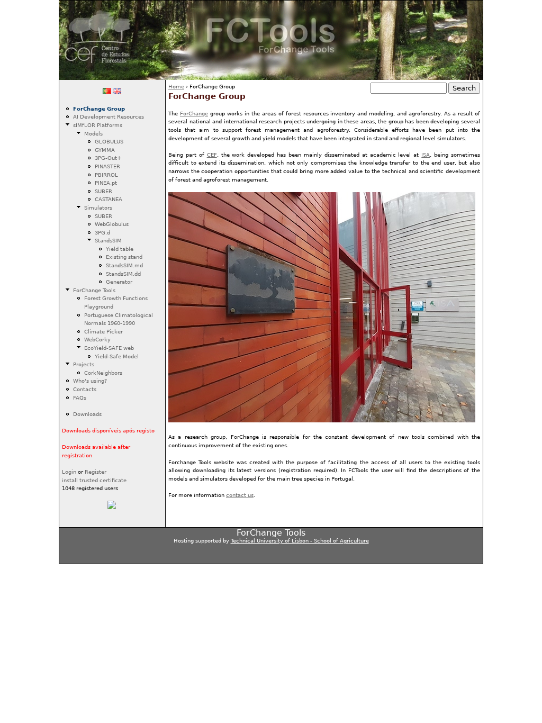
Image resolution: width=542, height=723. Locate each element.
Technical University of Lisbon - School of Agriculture (300, 541)
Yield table (119, 249)
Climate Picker (103, 331)
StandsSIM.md (124, 265)
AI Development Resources (108, 116)
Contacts (84, 389)
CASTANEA (108, 199)
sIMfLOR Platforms (97, 125)
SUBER (103, 191)
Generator (119, 281)
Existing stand (124, 257)
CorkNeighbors (103, 372)
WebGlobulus (112, 224)
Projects (83, 364)
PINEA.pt (106, 182)
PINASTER (107, 166)
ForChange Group (99, 108)
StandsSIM (108, 240)
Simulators (98, 207)
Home (176, 86)
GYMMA (105, 150)
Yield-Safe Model (117, 356)
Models (93, 133)
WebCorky (97, 339)
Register (95, 471)
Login (69, 471)
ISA (425, 154)
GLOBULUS (109, 141)
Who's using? (90, 380)
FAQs (79, 397)
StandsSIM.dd (123, 273)
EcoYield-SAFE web (109, 348)
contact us (240, 495)
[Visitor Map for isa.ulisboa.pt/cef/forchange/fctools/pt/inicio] (111, 507)
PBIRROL (106, 174)
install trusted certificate (94, 480)
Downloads (87, 414)
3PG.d (102, 232)
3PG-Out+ (108, 158)
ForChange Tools (94, 290)
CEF (212, 154)
